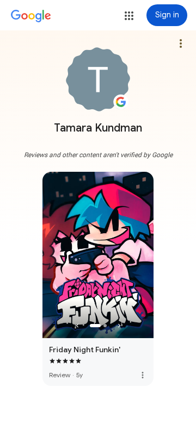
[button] (129, 16)
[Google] (31, 16)
